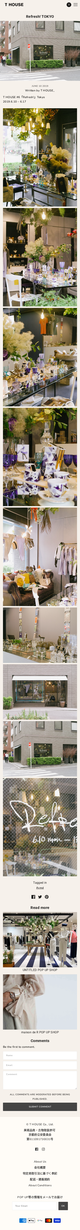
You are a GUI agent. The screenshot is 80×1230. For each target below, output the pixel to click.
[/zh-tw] (18, 4)
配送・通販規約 (40, 1179)
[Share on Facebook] (33, 896)
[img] (36, 1149)
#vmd (40, 888)
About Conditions (40, 1185)
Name (10, 1055)
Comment (13, 1075)
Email (10, 1065)
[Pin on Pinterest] (46, 896)
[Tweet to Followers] (40, 896)
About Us (40, 1161)
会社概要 (40, 1167)
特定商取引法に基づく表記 (40, 1173)
